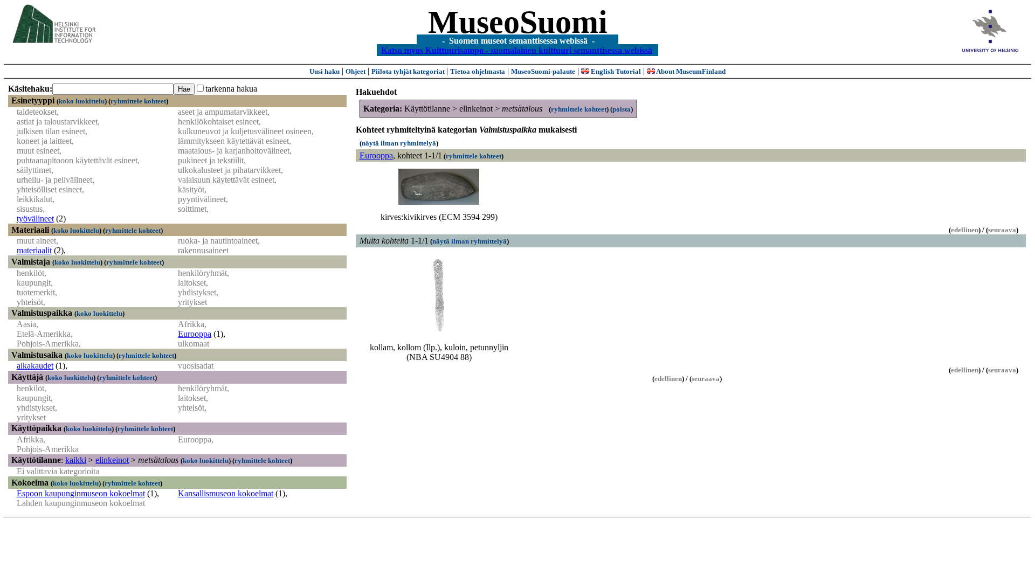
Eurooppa (194, 333)
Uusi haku (324, 71)
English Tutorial (615, 71)
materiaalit (34, 250)
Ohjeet (355, 71)
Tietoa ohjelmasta (477, 71)
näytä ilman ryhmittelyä (399, 143)
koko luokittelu (82, 101)
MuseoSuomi (518, 22)
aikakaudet (35, 365)
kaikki (75, 460)
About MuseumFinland (690, 71)
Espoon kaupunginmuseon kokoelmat (81, 493)
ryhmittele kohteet (138, 101)
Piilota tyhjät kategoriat (408, 71)
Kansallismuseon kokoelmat (225, 493)
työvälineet (35, 218)
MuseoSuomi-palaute (543, 71)
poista (621, 109)
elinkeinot (112, 460)
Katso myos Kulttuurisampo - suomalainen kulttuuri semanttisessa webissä (516, 49)
